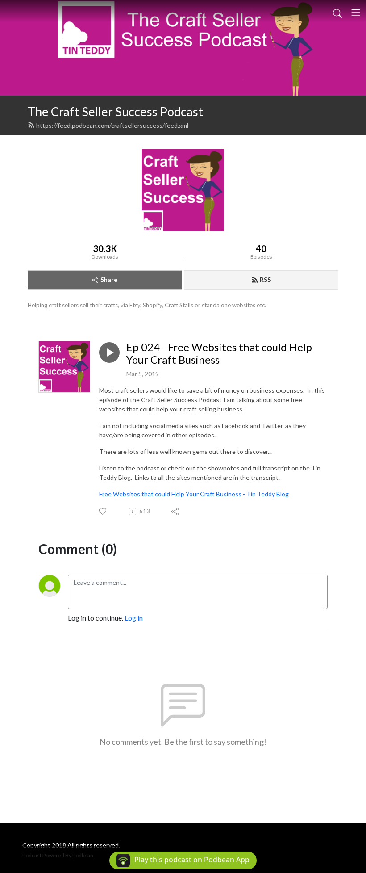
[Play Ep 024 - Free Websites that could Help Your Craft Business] (109, 352)
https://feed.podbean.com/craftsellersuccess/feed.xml (112, 125)
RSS (265, 279)
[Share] (176, 511)
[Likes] (103, 511)
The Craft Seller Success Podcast (115, 111)
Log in (134, 617)
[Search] (337, 12)
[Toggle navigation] (355, 12)
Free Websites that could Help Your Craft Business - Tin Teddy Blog (194, 494)
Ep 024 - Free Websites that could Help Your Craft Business (219, 353)
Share (108, 279)
